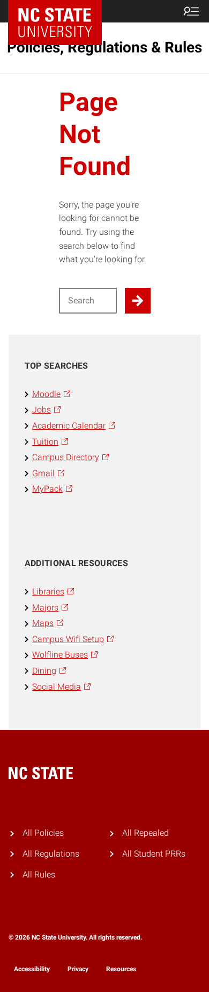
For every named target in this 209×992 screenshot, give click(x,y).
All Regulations (51, 854)
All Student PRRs (153, 854)
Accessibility (32, 969)
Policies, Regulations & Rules (104, 47)
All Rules (39, 874)
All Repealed (145, 833)
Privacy (78, 969)
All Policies (43, 833)
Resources (121, 969)
